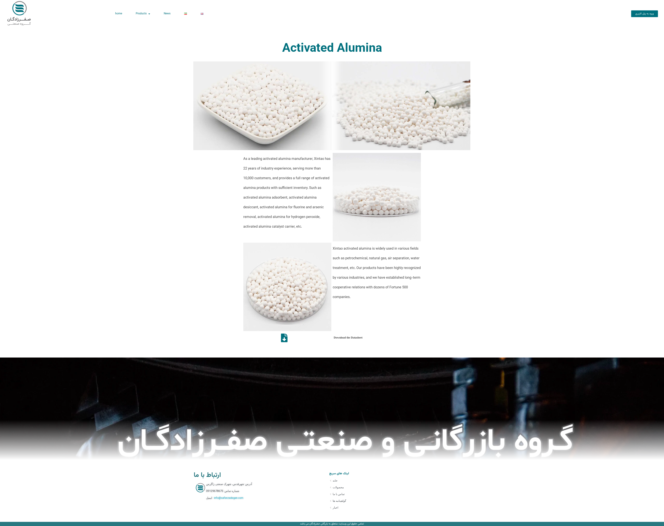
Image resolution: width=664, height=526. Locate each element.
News (167, 14)
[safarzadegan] (19, 13)
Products (141, 14)
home (118, 14)
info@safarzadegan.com (228, 498)
